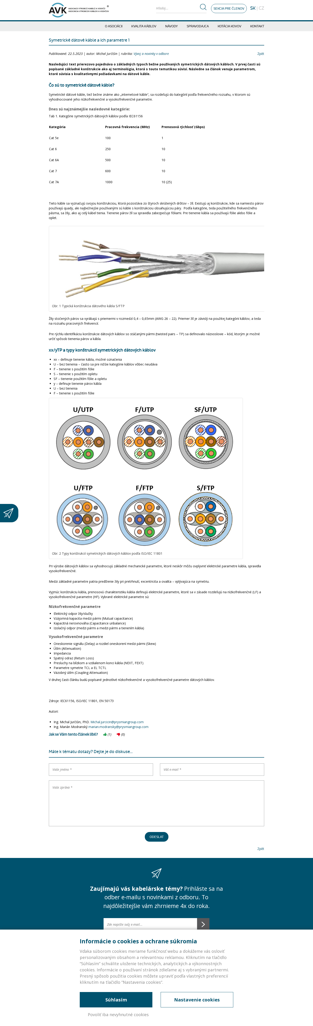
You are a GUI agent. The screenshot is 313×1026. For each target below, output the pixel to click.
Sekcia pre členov (229, 9)
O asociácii (113, 26)
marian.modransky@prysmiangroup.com (118, 727)
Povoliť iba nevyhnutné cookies (118, 1014)
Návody (171, 26)
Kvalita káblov (143, 26)
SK (252, 8)
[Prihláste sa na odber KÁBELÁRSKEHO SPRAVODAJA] (9, 513)
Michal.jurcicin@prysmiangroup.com (117, 722)
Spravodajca (198, 26)
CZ (261, 8)
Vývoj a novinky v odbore (151, 53)
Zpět (260, 53)
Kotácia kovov (229, 26)
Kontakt (257, 26)
